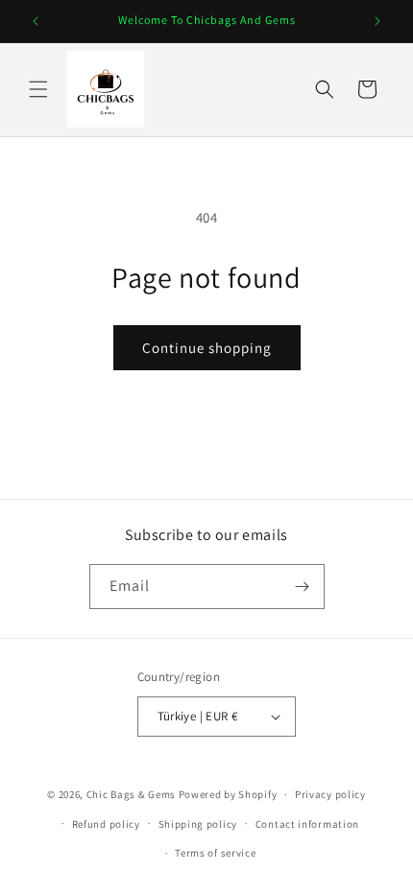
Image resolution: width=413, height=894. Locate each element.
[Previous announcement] (35, 21)
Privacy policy (330, 794)
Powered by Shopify (228, 794)
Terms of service (215, 852)
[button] (38, 89)
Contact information (307, 824)
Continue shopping (207, 348)
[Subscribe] (302, 586)
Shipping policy (198, 824)
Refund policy (106, 824)
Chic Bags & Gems (131, 794)
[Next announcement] (377, 21)
